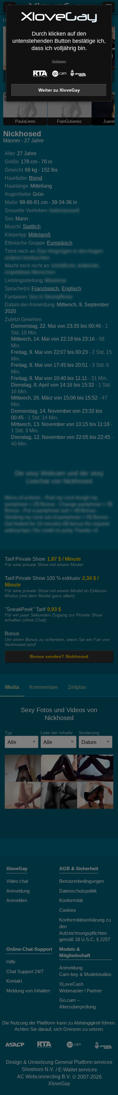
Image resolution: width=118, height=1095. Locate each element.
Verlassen (59, 61)
